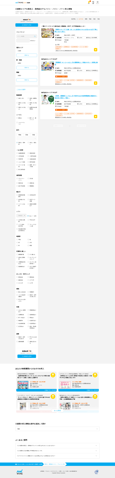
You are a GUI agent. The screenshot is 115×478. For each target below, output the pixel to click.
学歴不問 (20, 159)
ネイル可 (20, 283)
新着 (86, 19)
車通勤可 (32, 292)
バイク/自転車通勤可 (21, 295)
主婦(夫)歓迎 (33, 159)
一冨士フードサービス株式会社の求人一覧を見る (66, 50)
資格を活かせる (33, 342)
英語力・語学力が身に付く (33, 295)
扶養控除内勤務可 (21, 195)
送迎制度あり (33, 314)
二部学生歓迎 (33, 156)
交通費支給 (21, 314)
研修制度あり (33, 310)
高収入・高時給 (21, 143)
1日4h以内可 (33, 195)
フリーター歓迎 (21, 165)
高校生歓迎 (32, 153)
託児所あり (21, 326)
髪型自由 (32, 277)
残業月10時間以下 (33, 204)
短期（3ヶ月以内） (33, 103)
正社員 (31, 178)
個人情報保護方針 (73, 471)
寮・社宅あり (21, 317)
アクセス (47, 471)
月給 (33, 134)
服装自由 (20, 280)
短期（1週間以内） (33, 99)
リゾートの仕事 (21, 204)
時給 (20, 134)
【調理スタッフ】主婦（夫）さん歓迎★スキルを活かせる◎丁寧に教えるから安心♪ (76, 30)
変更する (27, 55)
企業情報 (42, 471)
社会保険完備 (21, 323)
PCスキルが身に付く (21, 300)
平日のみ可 (32, 220)
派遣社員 (32, 183)
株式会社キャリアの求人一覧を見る (63, 84)
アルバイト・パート (21, 179)
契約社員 (20, 183)
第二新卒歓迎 (21, 169)
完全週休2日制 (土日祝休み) (22, 229)
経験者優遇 (21, 341)
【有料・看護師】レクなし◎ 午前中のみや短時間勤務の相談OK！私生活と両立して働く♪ (76, 97)
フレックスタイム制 (33, 225)
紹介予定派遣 (21, 186)
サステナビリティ (54, 471)
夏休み (20, 118)
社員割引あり (33, 320)
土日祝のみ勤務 (21, 220)
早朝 (19, 239)
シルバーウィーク (21, 123)
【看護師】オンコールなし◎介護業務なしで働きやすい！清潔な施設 (76, 63)
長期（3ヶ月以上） (22, 108)
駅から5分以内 (22, 292)
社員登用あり (33, 323)
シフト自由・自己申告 (21, 225)
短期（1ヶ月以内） (22, 103)
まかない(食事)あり (22, 310)
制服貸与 (20, 320)
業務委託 (32, 186)
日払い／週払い (33, 143)
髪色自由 (20, 277)
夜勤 (31, 245)
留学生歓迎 (32, 162)
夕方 (31, 242)
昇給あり (32, 317)
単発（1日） (21, 98)
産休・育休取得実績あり (33, 327)
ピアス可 (32, 280)
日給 (26, 134)
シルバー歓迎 (21, 162)
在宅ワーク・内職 (33, 200)
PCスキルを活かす (33, 337)
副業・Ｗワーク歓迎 (33, 165)
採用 (60, 471)
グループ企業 (65, 471)
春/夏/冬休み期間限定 (33, 108)
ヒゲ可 (31, 283)
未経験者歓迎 (21, 153)
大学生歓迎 (21, 156)
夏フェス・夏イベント (33, 118)
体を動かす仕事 (21, 200)
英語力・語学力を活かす (21, 337)
